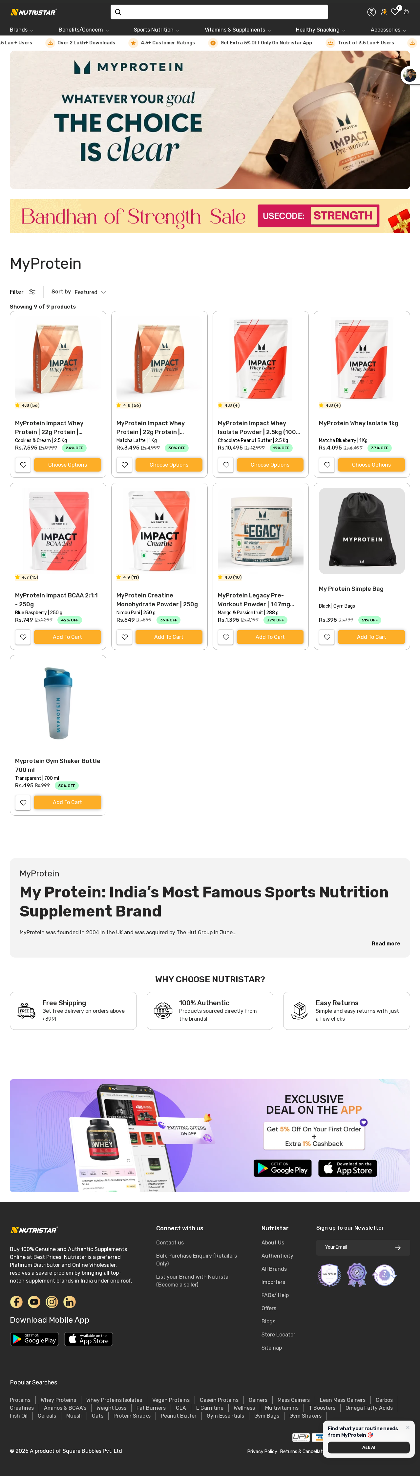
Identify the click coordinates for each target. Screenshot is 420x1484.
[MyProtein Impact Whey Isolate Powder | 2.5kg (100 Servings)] (261, 359)
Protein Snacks (132, 1416)
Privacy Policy (262, 1451)
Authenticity (277, 1256)
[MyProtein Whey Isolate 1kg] (362, 359)
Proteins (20, 1400)
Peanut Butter (179, 1416)
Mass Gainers (294, 1400)
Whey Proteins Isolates (114, 1400)
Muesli (74, 1416)
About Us (273, 1243)
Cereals (47, 1416)
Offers (269, 1308)
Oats (97, 1416)
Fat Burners (151, 1408)
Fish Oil (19, 1416)
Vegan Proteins (171, 1400)
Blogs (268, 1321)
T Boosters (322, 1408)
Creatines (22, 1408)
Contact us (170, 1243)
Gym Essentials (225, 1416)
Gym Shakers (305, 1416)
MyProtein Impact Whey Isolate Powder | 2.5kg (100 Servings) (257, 432)
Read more (386, 943)
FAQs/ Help (275, 1295)
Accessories (385, 30)
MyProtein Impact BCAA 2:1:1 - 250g (56, 600)
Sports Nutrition (154, 30)
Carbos (384, 1400)
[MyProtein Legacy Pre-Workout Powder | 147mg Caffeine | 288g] (261, 531)
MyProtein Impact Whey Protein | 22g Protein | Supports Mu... (49, 432)
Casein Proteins (219, 1400)
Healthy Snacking (318, 30)
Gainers (258, 1400)
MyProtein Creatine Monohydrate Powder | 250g (157, 600)
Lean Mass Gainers (343, 1400)
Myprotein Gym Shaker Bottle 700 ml (57, 765)
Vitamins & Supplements (235, 30)
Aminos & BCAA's (65, 1408)
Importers (273, 1282)
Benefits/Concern (81, 30)
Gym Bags (266, 1416)
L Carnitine (209, 1408)
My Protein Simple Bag (351, 588)
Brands (19, 30)
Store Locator (278, 1335)
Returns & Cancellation (304, 1451)
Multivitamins (282, 1408)
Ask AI (368, 1447)
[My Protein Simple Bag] (362, 531)
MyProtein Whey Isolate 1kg (358, 423)
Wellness (244, 1408)
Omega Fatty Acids (369, 1408)
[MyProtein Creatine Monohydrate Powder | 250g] (159, 531)
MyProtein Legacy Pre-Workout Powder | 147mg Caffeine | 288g (254, 604)
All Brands (274, 1269)
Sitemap (272, 1348)
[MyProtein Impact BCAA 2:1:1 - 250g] (58, 531)
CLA (181, 1408)
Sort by (61, 292)
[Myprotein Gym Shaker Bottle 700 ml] (58, 703)
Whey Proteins (58, 1400)
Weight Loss (111, 1408)
